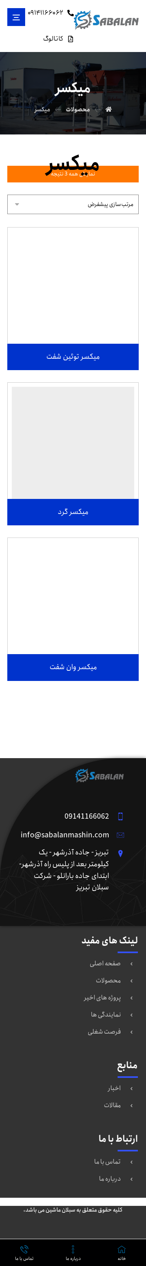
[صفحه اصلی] (108, 109)
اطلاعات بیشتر (68, 326)
